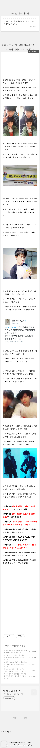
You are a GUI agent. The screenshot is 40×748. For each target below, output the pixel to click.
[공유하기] (9, 636)
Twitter (15, 745)
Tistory (18, 742)
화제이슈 (8, 646)
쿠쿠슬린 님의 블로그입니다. (13, 694)
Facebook (20, 745)
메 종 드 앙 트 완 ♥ (11, 691)
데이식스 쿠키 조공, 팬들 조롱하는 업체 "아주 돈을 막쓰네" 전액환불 (15, 657)
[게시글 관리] (12, 636)
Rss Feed (8, 745)
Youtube (26, 745)
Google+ (31, 745)
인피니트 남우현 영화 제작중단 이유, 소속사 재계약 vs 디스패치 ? (19, 22)
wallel (29, 742)
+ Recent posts (6, 731)
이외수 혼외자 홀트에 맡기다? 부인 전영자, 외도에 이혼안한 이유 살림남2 (15, 676)
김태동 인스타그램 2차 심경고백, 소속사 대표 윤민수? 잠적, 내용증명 (15, 664)
